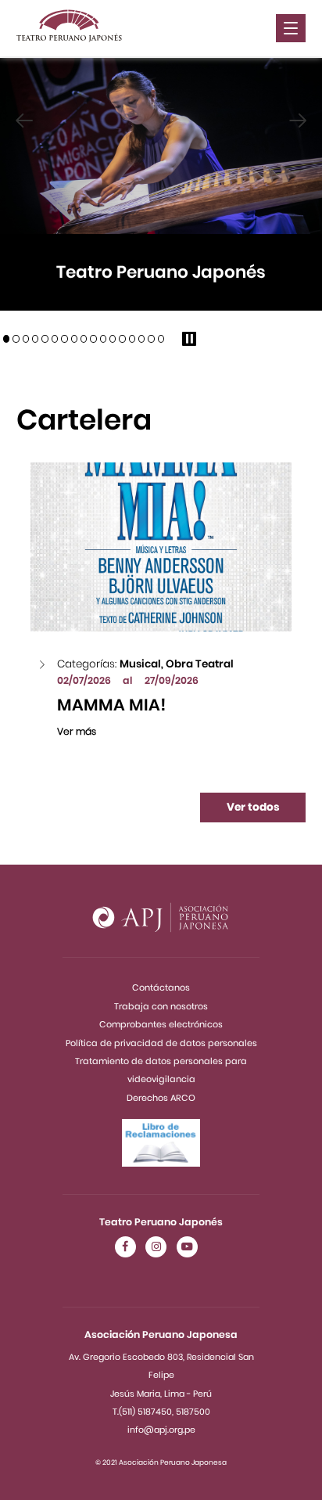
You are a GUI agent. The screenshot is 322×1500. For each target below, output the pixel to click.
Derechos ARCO (161, 1098)
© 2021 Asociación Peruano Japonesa (161, 1462)
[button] (6, 339)
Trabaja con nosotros (161, 1006)
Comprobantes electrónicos (161, 1024)
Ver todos (253, 807)
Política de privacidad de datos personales (161, 1043)
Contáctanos (161, 987)
